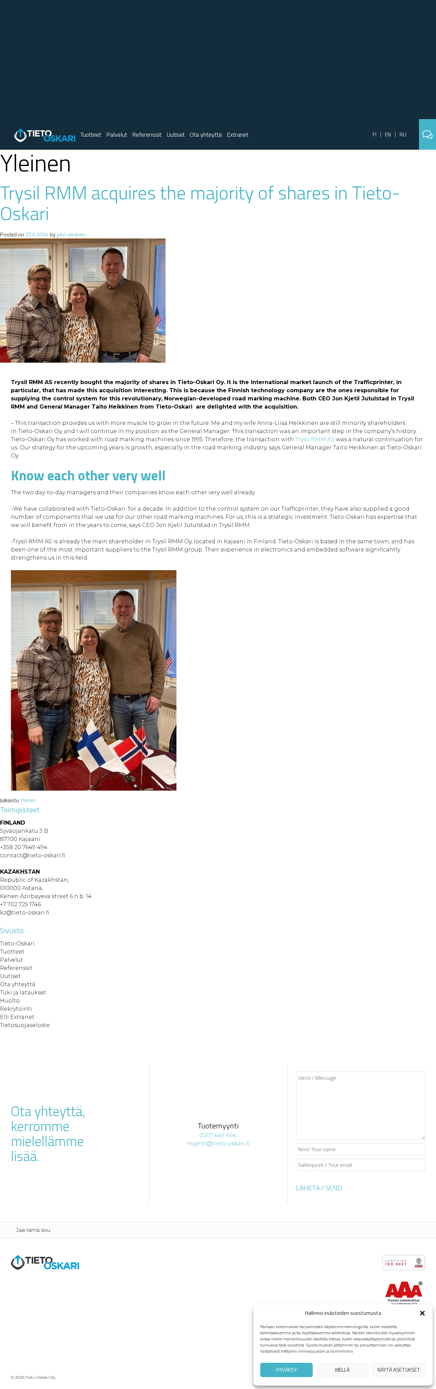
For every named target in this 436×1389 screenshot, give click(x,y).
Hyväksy (286, 1370)
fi (374, 134)
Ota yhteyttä (206, 134)
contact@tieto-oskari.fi (32, 855)
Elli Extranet (17, 1017)
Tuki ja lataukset (23, 992)
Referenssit (146, 134)
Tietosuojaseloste (25, 1025)
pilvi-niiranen (71, 234)
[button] (422, 1313)
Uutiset (176, 134)
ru (403, 134)
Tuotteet (90, 134)
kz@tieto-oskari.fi (24, 912)
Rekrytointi (16, 1009)
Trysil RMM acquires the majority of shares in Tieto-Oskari (200, 202)
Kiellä (342, 1370)
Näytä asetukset (398, 1370)
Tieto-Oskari (17, 943)
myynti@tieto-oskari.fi (218, 1143)
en (388, 134)
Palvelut (116, 134)
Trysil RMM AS (314, 439)
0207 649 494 (218, 1135)
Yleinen (28, 800)
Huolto (10, 1000)
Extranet (237, 134)
